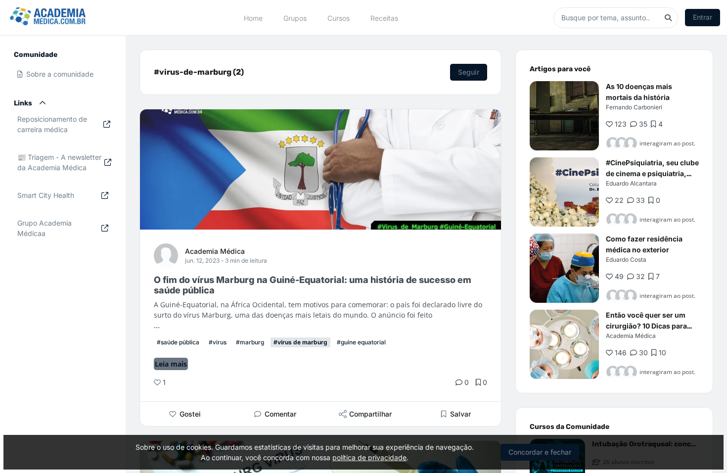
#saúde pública (178, 342)
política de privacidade (369, 457)
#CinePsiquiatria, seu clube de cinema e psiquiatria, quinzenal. (652, 173)
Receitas (384, 17)
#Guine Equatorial (361, 342)
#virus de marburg (300, 342)
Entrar (702, 17)
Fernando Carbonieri (634, 107)
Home (253, 17)
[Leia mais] (564, 115)
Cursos (338, 17)
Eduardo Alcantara (631, 183)
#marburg (250, 342)
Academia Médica (215, 251)
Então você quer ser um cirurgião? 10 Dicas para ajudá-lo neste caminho (646, 326)
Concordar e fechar (539, 452)
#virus (218, 342)
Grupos (295, 17)
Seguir (468, 72)
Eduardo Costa (626, 259)
